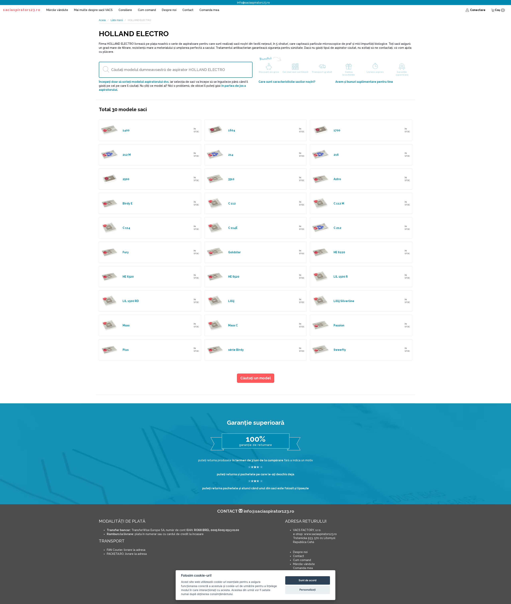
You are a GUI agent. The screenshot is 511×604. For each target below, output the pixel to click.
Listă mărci (117, 20)
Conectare (477, 10)
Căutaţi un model (255, 378)
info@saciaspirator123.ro (253, 2)
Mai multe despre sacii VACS (93, 10)
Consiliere (125, 10)
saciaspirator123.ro (21, 10)
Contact (187, 10)
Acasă (102, 20)
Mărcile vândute (57, 10)
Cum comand (147, 10)
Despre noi (169, 10)
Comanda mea (209, 10)
